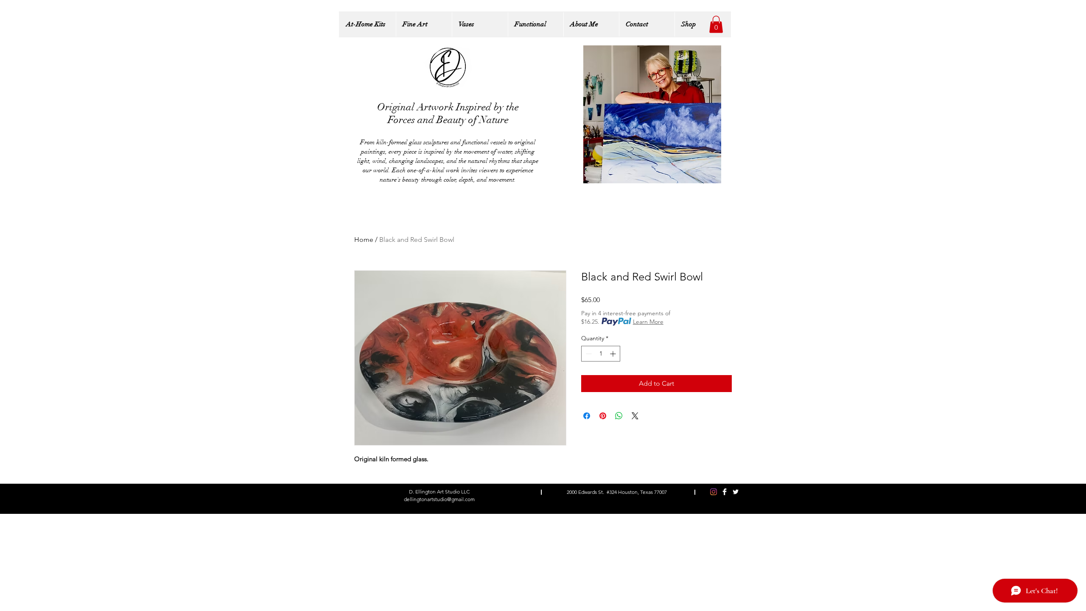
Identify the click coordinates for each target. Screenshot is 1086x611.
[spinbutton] (600, 353)
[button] (716, 24)
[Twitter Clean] (735, 491)
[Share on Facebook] (587, 416)
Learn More (648, 321)
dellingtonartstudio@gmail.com (439, 499)
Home (363, 239)
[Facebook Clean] (724, 491)
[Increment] (613, 353)
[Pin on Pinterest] (603, 416)
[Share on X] (635, 416)
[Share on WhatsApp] (619, 416)
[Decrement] (587, 353)
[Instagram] (713, 491)
